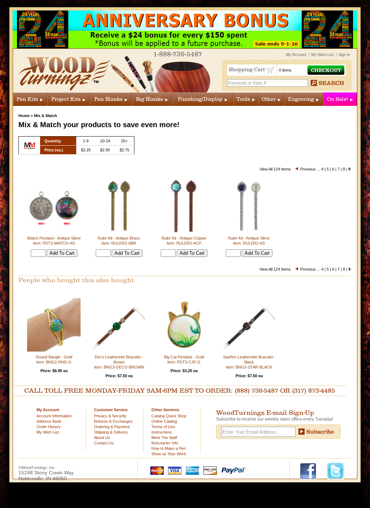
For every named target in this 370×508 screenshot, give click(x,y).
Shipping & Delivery (111, 432)
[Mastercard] (155, 470)
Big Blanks (149, 99)
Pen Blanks (108, 99)
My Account (296, 54)
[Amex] (190, 470)
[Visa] (173, 470)
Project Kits (66, 99)
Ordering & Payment (112, 427)
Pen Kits (27, 99)
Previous (308, 169)
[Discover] (208, 470)
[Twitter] (335, 470)
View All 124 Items (275, 169)
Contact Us (104, 443)
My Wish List (322, 54)
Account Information (54, 416)
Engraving (301, 99)
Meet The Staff (164, 437)
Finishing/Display (200, 99)
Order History (48, 427)
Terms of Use (163, 427)
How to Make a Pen (168, 448)
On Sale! (337, 99)
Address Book (48, 421)
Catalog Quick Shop (168, 416)
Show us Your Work (168, 454)
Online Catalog (164, 421)
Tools (243, 99)
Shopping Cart (247, 69)
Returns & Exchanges (113, 421)
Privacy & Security (110, 416)
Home (24, 115)
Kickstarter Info (164, 443)
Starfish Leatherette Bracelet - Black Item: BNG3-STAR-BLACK (249, 362)
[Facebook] (311, 470)
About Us (102, 437)
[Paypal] (232, 470)
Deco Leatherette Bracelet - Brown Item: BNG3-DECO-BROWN (119, 362)
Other (269, 99)
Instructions (161, 432)
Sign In (344, 54)
